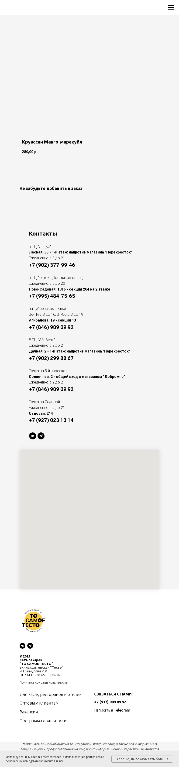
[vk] (22, 646)
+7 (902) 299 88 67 (51, 358)
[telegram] (41, 435)
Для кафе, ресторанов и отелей (51, 694)
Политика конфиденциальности (44, 682)
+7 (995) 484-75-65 (52, 296)
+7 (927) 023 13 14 (51, 420)
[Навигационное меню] (171, 7)
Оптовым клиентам (39, 703)
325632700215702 (47, 675)
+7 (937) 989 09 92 (110, 702)
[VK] (32, 435)
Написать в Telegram (112, 710)
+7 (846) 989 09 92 (51, 327)
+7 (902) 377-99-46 (52, 265)
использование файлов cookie (84, 757)
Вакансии (29, 711)
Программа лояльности (43, 720)
